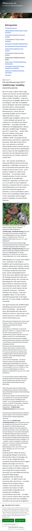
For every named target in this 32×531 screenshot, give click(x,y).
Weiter (30, 15)
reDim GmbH (21, 529)
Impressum (21, 527)
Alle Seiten (8, 75)
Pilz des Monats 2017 (11, 28)
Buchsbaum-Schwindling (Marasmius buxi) (16, 44)
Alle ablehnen (20, 520)
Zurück (2, 15)
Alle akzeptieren (8, 520)
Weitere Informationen (13, 527)
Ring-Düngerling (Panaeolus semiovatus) (16, 46)
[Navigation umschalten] (3, 11)
